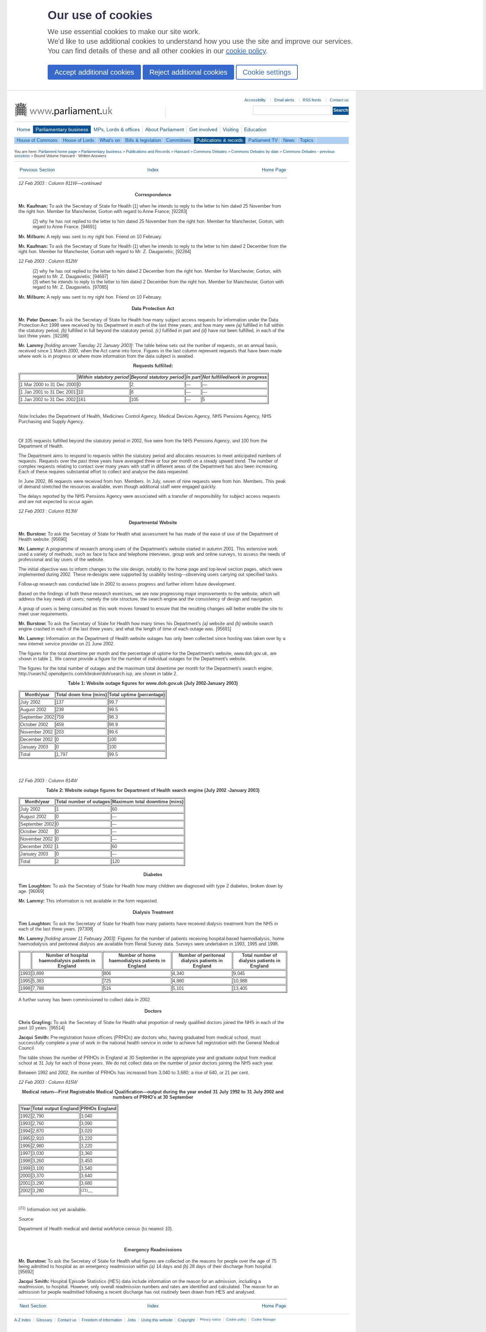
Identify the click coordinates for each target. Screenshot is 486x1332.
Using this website (157, 1320)
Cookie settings (267, 72)
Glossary (44, 1320)
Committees (178, 140)
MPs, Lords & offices (117, 129)
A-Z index (22, 1320)
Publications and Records (148, 151)
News (289, 140)
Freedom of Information (102, 1320)
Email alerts (284, 100)
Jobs (131, 1320)
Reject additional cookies (188, 72)
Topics (306, 140)
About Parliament (164, 129)
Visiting (231, 129)
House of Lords (78, 140)
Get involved (203, 129)
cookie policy (246, 51)
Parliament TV (263, 140)
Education (255, 129)
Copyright (186, 1320)
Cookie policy (236, 1319)
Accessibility (255, 100)
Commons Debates (210, 151)
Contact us (339, 100)
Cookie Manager (264, 1319)
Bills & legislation (143, 140)
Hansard (181, 151)
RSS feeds (312, 100)
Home (23, 129)
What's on (110, 140)
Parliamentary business (62, 129)
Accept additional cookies (94, 72)
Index (153, 169)
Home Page (274, 169)
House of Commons (37, 140)
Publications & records (219, 140)
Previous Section (37, 169)
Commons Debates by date (255, 151)
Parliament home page (57, 151)
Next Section (33, 1306)
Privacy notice (210, 1319)
